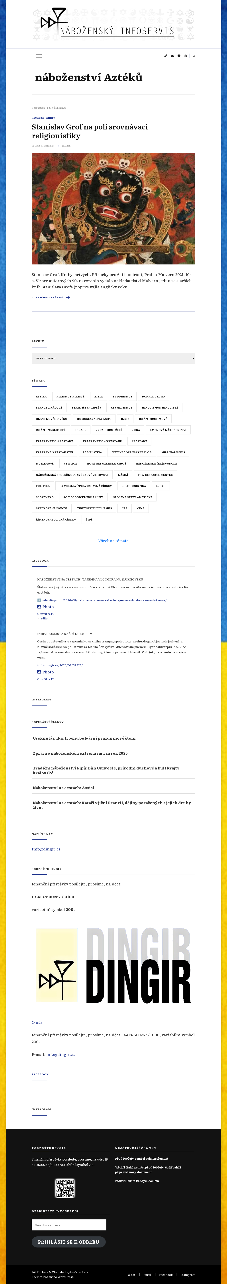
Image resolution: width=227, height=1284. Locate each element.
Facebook (40, 1074)
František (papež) (86, 407)
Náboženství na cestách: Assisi (63, 787)
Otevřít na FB (45, 614)
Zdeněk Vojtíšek (44, 145)
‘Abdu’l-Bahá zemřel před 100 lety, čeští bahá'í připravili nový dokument (148, 1169)
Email (147, 1274)
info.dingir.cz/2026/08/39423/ (60, 665)
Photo (48, 606)
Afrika (41, 396)
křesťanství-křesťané (54, 441)
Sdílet (44, 618)
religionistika (134, 486)
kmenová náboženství (168, 430)
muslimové (45, 463)
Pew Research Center (155, 474)
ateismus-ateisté (71, 396)
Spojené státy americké (132, 497)
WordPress (65, 1277)
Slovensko (45, 497)
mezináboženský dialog (132, 452)
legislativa (92, 452)
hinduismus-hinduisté (160, 407)
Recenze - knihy (43, 117)
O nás (37, 1022)
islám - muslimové (51, 430)
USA (124, 508)
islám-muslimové (153, 418)
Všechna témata (113, 540)
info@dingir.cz (60, 1054)
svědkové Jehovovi (51, 508)
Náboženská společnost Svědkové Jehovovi (72, 474)
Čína (141, 508)
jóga (136, 430)
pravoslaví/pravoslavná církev (86, 486)
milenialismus (173, 452)
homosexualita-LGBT (94, 418)
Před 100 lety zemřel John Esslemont (141, 1158)
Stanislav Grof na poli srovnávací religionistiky (90, 131)
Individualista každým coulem (137, 1181)
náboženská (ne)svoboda (156, 463)
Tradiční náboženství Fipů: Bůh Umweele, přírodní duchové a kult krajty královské (106, 770)
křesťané (139, 441)
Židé (89, 519)
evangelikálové (49, 407)
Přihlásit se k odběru (68, 1242)
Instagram (188, 1274)
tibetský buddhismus (94, 508)
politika (43, 486)
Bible (98, 396)
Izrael (80, 430)
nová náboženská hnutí (106, 463)
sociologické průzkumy (83, 497)
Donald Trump (153, 396)
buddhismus (122, 396)
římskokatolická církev (56, 519)
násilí (123, 474)
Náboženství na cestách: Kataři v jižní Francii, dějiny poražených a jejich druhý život (112, 805)
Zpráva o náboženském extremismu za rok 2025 (80, 753)
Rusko (161, 486)
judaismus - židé (109, 430)
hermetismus (121, 407)
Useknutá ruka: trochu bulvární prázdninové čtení (84, 738)
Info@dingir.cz (46, 849)
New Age (70, 463)
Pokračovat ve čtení (47, 297)
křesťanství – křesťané (102, 441)
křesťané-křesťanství (54, 452)
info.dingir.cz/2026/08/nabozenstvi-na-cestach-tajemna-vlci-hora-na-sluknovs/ (104, 600)
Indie (125, 418)
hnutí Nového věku (51, 418)
